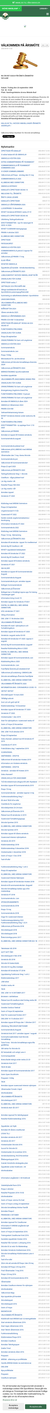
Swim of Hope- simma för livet (12, 1200)
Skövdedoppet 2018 (9, 930)
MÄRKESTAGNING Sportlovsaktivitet (15, 372)
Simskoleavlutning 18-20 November (14, 1156)
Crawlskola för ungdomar (11, 804)
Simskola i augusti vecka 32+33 (13, 635)
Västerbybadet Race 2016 (11, 1185)
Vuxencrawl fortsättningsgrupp (13, 819)
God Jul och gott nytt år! (10, 702)
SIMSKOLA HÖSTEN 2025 (11, 247)
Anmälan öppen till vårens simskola (14, 834)
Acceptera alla (36, 1407)
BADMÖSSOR (6, 1311)
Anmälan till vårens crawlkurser (13, 1130)
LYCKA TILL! (5, 1134)
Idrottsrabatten (7, 1093)
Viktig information (8, 615)
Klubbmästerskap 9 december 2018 (15, 848)
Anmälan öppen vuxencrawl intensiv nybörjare (18, 1085)
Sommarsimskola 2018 (10, 906)
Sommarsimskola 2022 (10, 528)
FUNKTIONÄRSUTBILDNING (11, 329)
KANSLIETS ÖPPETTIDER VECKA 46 (14, 216)
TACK (3, 989)
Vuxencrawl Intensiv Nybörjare (12, 878)
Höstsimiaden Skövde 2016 (11, 1145)
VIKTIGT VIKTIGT (7, 691)
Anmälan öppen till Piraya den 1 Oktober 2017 (18, 1022)
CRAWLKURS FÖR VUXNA (11, 279)
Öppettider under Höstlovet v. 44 (13, 1167)
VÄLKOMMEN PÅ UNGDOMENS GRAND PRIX (18, 379)
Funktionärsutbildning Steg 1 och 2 (14, 867)
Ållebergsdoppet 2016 (9, 1159)
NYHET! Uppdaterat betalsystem (13, 550)
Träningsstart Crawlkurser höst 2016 (15, 1235)
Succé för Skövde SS (9, 1148)
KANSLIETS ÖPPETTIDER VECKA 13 (14, 190)
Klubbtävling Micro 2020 (10, 661)
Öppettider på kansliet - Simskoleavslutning (18, 268)
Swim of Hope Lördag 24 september (15, 1204)
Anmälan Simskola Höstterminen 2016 (15, 1250)
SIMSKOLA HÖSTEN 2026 (11, 158)
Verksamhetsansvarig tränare (12, 412)
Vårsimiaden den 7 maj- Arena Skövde (15, 455)
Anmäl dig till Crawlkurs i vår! (12, 546)
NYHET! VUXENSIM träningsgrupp (14, 229)
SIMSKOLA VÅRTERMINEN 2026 (13, 205)
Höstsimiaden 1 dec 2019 (11, 717)
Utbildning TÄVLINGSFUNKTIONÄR (14, 1026)
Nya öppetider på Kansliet (11, 1296)
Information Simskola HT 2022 (12, 524)
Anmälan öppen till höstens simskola (15, 561)
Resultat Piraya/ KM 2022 (10, 485)
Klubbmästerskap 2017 (10, 978)
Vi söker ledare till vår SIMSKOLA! (14, 155)
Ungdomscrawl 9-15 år (10, 511)
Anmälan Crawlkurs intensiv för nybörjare (16, 1285)
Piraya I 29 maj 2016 (8, 1274)
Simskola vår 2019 (8, 841)
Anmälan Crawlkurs (8, 1341)
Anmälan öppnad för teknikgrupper (14, 1115)
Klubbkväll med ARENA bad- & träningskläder (18, 1319)
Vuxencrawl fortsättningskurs (12, 1004)
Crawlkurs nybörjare (8, 1378)
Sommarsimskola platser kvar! (12, 446)
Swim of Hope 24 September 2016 (14, 1232)
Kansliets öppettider (9, 375)
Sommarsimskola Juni (9, 351)
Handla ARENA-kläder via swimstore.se (16, 1363)
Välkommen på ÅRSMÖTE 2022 (13, 539)
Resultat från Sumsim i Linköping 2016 (16, 1243)
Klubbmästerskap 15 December (13, 706)
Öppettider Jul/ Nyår (9, 1126)
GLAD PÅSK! (6, 260)
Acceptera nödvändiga (13, 1406)
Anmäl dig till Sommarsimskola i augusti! (16, 645)
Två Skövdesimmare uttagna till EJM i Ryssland (19, 782)
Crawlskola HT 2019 (8, 745)
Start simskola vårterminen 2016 (13, 1322)
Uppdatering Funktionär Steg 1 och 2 (15, 974)
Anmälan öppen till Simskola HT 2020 (15, 632)
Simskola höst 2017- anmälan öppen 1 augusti (19, 1033)
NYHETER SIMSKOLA (9, 264)
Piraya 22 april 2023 (8, 466)
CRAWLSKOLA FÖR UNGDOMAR (13, 778)
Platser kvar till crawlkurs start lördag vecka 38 (18, 1000)
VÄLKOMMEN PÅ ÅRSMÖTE (20, 45)
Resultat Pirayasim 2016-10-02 (12, 1193)
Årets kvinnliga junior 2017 (11, 937)
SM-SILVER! (5, 568)
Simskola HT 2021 (8, 565)
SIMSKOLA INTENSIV (9, 186)
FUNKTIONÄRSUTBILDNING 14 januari (15, 394)
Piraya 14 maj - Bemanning (11, 535)
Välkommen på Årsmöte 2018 (12, 926)
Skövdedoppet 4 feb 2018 (11, 956)
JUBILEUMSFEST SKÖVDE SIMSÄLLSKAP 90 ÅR (19, 275)
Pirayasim (4, 1356)
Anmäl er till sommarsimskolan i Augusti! (16, 885)
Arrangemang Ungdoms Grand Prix (14, 390)
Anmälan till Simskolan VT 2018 (13, 971)
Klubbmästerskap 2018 (10, 845)
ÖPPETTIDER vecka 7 (9, 282)
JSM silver (5, 982)
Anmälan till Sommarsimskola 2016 (14, 1278)
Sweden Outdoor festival (10, 1008)
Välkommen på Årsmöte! (10, 589)
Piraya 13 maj (6, 909)
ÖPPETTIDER (6, 240)
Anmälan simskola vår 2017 (11, 1137)
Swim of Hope (6, 1308)
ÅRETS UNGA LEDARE (9, 197)
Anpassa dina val (10, 1400)
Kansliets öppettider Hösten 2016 (14, 1239)
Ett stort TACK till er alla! (10, 800)
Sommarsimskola (8, 348)
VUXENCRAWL (6, 752)
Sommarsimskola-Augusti (11, 578)
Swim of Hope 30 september (12, 1011)
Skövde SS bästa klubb (10, 963)
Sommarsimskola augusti (11, 439)
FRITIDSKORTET (7, 244)
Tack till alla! (5, 859)
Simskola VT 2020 (8, 713)
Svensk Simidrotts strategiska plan (14, 1163)
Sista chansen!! (7, 774)
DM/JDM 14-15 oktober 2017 (12, 1019)
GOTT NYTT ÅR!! (7, 952)
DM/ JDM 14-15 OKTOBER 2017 (13, 993)
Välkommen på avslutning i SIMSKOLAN (16, 673)
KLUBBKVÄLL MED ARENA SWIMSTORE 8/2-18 (19, 941)
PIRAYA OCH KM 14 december (12, 320)
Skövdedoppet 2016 (9, 1304)
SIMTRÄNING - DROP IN (10, 756)
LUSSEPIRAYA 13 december (11, 208)
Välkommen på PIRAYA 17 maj (12, 257)
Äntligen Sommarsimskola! (11, 585)
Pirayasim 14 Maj (7, 1078)
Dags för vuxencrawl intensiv (12, 917)
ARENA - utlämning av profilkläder (14, 1359)
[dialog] (25, 1397)
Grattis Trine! (6, 1348)
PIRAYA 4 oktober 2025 (10, 232)
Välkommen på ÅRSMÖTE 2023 (13, 470)
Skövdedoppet (7, 1300)
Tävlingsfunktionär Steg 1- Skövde (14, 474)
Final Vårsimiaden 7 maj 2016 (12, 1271)
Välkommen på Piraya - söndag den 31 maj (17, 175)
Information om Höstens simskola (14, 763)
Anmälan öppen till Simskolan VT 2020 (16, 710)
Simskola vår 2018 (8, 959)
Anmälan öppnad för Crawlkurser (14, 1222)
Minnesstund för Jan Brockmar (13, 359)
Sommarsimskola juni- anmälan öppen (16, 581)
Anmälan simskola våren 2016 (12, 1352)
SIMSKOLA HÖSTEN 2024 (11, 344)
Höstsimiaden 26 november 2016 (13, 1152)
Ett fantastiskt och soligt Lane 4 (13, 1052)
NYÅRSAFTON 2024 (8, 309)
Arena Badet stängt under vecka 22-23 (15, 1060)
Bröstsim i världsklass (9, 996)
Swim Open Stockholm (10, 1074)
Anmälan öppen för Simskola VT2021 (15, 602)
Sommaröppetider (8, 1056)
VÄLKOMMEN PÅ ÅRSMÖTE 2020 (13, 684)
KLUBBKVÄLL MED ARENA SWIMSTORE (16, 680)
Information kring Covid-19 (11, 598)
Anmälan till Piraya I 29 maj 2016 (13, 1267)
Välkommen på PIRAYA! (10, 431)
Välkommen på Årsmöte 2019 (12, 811)
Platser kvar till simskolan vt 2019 (13, 815)
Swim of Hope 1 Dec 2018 (11, 856)
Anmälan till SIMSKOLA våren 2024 (14, 401)
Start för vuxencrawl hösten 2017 (13, 1015)
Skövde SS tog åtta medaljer (12, 967)
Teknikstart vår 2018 (8, 948)
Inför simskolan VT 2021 (10, 611)
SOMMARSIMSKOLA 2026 (11, 179)
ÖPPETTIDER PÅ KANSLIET (11, 151)
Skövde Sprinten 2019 (9, 822)
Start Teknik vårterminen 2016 (12, 1330)
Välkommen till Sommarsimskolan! (14, 463)
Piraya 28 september (9, 337)
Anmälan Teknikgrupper (10, 1345)
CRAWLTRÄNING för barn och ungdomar (16, 340)
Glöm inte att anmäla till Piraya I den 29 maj (17, 1263)
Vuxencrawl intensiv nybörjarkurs (13, 837)
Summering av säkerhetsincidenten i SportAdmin (20, 296)
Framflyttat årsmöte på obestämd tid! (15, 669)
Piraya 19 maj (6, 789)
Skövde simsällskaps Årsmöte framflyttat (17, 676)
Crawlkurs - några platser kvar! (12, 478)
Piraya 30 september (9, 870)
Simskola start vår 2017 (10, 1108)
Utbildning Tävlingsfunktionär (12, 219)
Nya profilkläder (7, 1370)
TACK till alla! (6, 1067)
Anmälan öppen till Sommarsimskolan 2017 (18, 1071)
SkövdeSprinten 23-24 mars (11, 808)
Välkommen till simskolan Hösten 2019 (16, 760)
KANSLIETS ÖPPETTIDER (10, 201)
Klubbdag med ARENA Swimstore (14, 503)
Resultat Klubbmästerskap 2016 (13, 1119)
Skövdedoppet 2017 (9, 1100)
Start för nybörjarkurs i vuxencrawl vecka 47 (17, 721)
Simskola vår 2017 (8, 1141)
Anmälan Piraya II (7, 1211)
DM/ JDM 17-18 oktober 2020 (12, 619)
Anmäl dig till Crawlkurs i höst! (12, 557)
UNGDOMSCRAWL (8, 299)
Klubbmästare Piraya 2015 (11, 1337)
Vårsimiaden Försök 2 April (11, 1089)
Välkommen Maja (7, 1293)
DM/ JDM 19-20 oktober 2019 (12, 732)
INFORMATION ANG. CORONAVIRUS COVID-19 (18, 687)
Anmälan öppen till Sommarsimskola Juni (17, 658)
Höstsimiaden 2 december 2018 (13, 852)
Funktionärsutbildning (9, 1333)
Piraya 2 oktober (7, 1189)
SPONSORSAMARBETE (10, 902)
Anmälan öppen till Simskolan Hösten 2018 (17, 882)
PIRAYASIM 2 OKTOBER (10, 1215)
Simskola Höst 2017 (9, 1063)
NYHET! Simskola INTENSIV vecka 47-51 (16, 212)
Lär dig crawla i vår (8, 481)
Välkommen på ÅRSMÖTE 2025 (13, 271)
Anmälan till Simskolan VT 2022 (13, 553)
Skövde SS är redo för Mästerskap (14, 1246)
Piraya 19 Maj (6, 355)
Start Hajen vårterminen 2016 (12, 1326)
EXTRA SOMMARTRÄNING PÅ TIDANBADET (17, 162)
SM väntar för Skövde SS (10, 1048)
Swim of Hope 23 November (12, 724)
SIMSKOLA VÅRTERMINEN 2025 (13, 316)
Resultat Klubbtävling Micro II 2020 (14, 648)
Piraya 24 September (9, 507)
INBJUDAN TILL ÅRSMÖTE (11, 194)
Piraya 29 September (9, 735)
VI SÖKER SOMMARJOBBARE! (12, 171)
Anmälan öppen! (7, 492)
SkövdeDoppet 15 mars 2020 (12, 695)
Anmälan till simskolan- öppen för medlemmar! (19, 542)
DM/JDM (4, 1367)
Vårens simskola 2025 (9, 312)
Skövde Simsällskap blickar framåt (14, 1207)
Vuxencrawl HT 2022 (9, 514)
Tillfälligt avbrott (7, 698)
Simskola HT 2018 (8, 895)
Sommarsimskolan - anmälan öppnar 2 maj (17, 793)
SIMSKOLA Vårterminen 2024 (12, 405)
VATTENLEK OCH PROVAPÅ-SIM (13, 286)
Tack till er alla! (6, 1259)
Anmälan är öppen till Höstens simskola (16, 435)
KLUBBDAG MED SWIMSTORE (12, 182)
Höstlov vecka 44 (7, 985)
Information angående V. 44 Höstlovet (15, 1178)
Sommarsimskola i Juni (10, 665)
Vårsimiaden (6, 1282)
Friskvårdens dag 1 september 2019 (15, 748)
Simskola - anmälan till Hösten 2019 (14, 771)
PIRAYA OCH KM (7, 409)
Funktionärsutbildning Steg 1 (12, 797)
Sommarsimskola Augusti (11, 1030)
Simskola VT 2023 (8, 496)
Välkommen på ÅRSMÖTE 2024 (13, 368)
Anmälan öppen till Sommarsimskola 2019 (17, 785)
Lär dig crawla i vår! (8, 489)
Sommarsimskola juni (9, 459)
